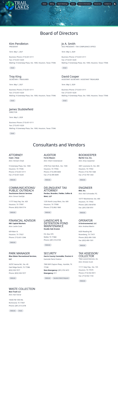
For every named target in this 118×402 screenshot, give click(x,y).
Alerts (73, 4)
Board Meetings (62, 4)
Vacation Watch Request (61, 278)
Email (12, 68)
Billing (52, 4)
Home (44, 4)
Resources (97, 4)
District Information (84, 4)
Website (12, 180)
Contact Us (107, 4)
